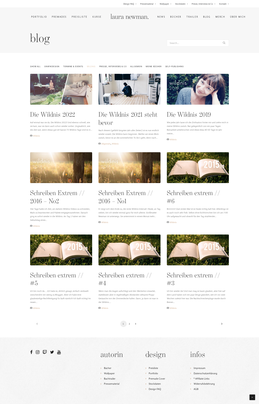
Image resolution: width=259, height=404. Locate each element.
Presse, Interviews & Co (202, 4)
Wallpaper (164, 4)
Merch (220, 17)
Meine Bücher (154, 66)
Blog (206, 17)
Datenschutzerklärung (205, 373)
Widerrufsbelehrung (204, 383)
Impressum (199, 368)
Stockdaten (180, 4)
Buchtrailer (109, 378)
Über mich (238, 17)
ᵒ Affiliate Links (201, 378)
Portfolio (39, 17)
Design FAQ (128, 4)
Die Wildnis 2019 (189, 115)
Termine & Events (73, 66)
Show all (35, 66)
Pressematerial (146, 4)
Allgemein (136, 66)
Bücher (175, 17)
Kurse (97, 17)
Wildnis (91, 66)
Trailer (192, 17)
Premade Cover (157, 378)
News (161, 17)
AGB (196, 389)
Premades (59, 17)
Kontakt (222, 4)
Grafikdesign (51, 66)
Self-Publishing (174, 66)
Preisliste (80, 17)
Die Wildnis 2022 (52, 115)
